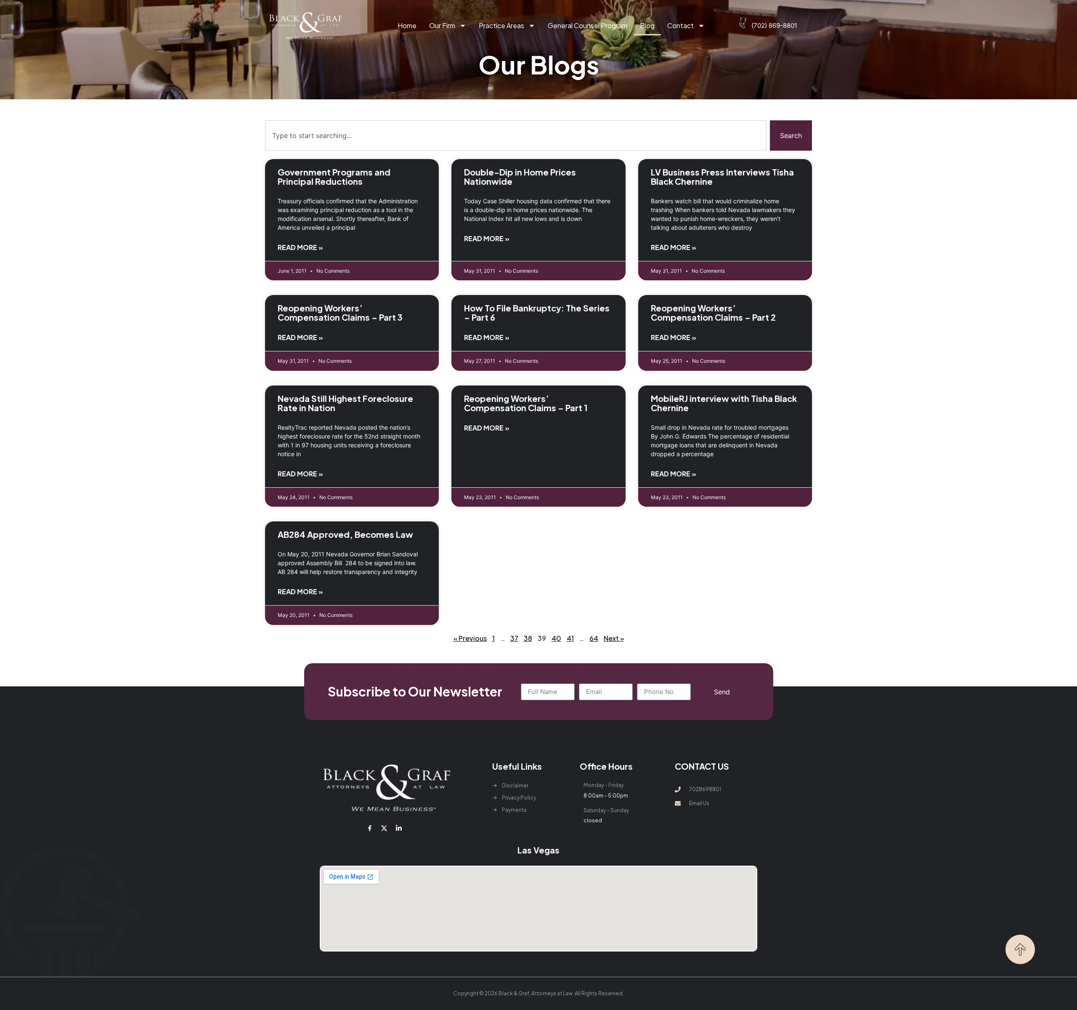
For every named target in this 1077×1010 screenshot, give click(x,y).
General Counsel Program (587, 25)
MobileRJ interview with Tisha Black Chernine (724, 403)
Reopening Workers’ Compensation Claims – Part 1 (526, 403)
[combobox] (516, 135)
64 (593, 638)
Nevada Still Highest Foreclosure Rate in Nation (345, 403)
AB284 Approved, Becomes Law (345, 534)
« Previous (470, 638)
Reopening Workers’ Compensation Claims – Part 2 (713, 312)
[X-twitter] (384, 828)
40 (556, 638)
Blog (647, 25)
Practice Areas (501, 25)
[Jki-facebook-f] (369, 828)
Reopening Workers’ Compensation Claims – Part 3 (340, 312)
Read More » (300, 247)
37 (514, 638)
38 (528, 638)
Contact (680, 25)
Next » (614, 638)
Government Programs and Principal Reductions (334, 176)
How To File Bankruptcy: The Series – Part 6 (537, 312)
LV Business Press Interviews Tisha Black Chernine (722, 176)
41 (570, 638)
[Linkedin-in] (398, 828)
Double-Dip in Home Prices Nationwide (520, 176)
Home (407, 25)
